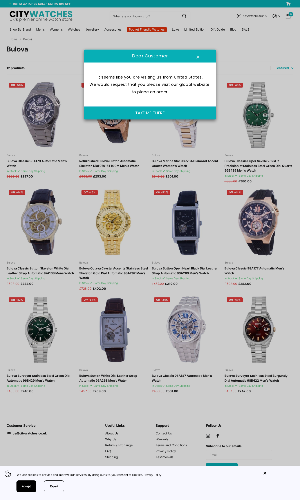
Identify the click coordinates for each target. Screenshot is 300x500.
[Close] (278, 473)
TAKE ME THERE (150, 113)
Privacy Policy (152, 475)
